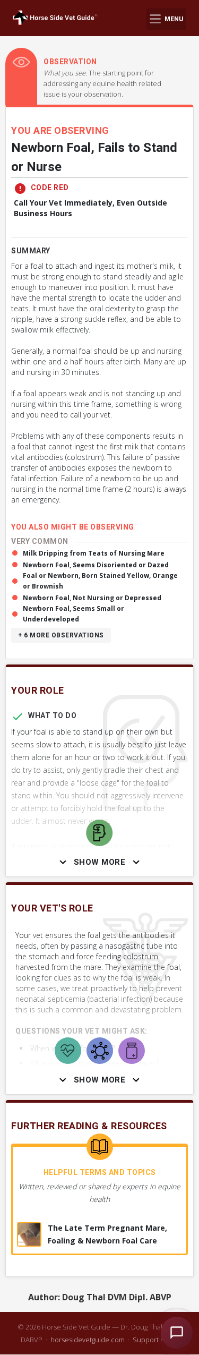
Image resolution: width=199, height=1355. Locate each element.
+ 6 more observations (61, 635)
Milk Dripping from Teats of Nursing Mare (94, 553)
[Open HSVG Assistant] (177, 1333)
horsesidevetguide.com (87, 1339)
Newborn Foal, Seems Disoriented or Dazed (96, 564)
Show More (100, 862)
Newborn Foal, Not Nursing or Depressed (92, 597)
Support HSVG (156, 1339)
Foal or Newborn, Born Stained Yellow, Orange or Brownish (100, 581)
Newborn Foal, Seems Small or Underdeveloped (73, 614)
